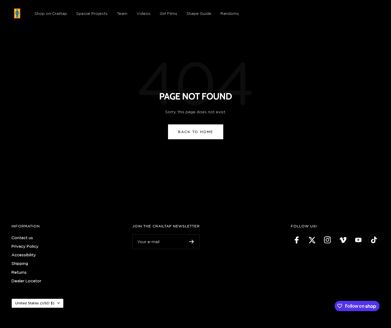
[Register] (191, 242)
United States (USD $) (34, 303)
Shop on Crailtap (50, 13)
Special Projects (92, 13)
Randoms (229, 13)
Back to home (195, 132)
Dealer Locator (26, 280)
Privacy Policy (24, 246)
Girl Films (168, 13)
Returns (19, 272)
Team (122, 13)
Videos (144, 13)
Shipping (19, 263)
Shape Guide (198, 13)
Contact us (22, 237)
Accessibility (23, 254)
